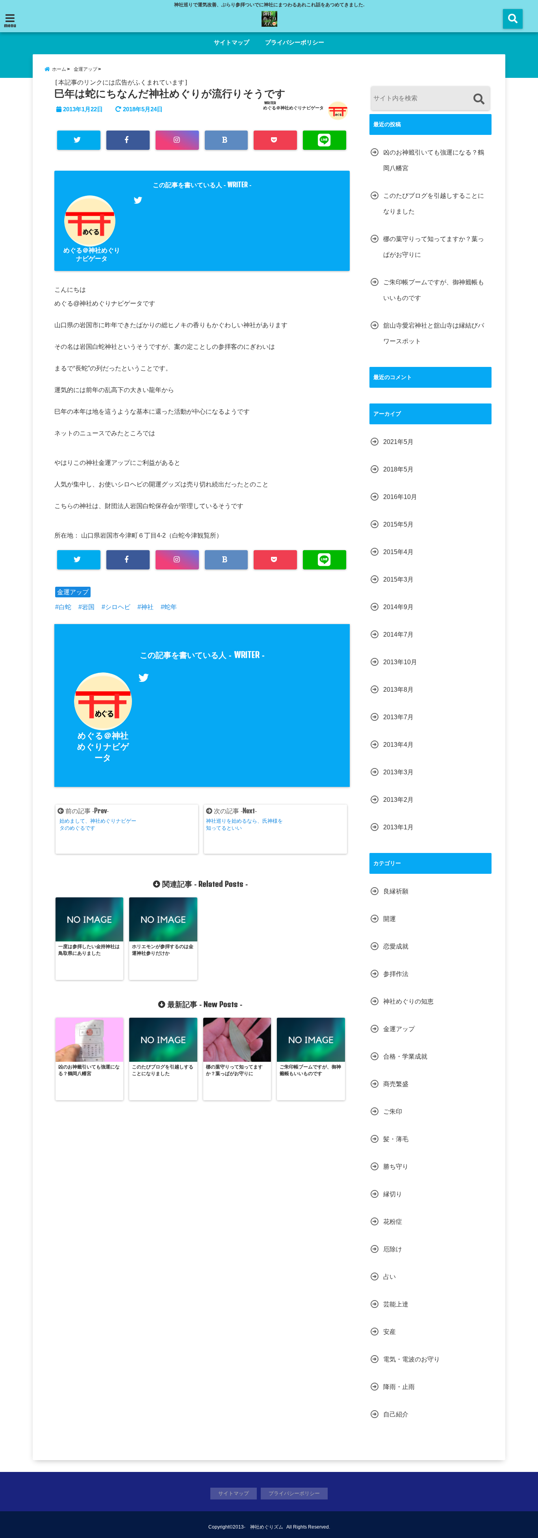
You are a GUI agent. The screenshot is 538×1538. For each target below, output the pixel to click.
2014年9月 (398, 607)
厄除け (392, 1249)
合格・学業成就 (405, 1056)
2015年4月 (398, 552)
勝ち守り (395, 1166)
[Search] (479, 99)
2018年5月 (398, 469)
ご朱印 (392, 1111)
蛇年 (170, 607)
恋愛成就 (395, 946)
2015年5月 (398, 524)
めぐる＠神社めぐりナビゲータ (293, 107)
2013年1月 (398, 827)
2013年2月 (398, 799)
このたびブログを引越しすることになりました (433, 203)
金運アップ (73, 592)
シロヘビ (117, 607)
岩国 (88, 607)
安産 (389, 1331)
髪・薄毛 (395, 1139)
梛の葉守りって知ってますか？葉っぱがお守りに (433, 247)
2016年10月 (400, 497)
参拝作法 (395, 974)
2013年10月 (400, 662)
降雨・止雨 (399, 1386)
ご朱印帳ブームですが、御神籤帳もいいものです (433, 290)
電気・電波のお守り (411, 1359)
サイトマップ (231, 42)
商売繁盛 (395, 1084)
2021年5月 (398, 441)
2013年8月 (398, 689)
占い (389, 1276)
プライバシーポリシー (294, 42)
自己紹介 (395, 1414)
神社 (147, 607)
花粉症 (392, 1221)
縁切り (392, 1194)
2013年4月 (398, 744)
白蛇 (65, 607)
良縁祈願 (395, 891)
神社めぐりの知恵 (408, 1001)
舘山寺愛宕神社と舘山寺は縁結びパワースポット (433, 333)
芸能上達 (395, 1304)
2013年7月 (398, 717)
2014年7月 (398, 634)
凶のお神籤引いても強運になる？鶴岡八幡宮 (433, 160)
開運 (389, 918)
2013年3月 (398, 772)
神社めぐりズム (266, 1527)
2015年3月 (398, 579)
